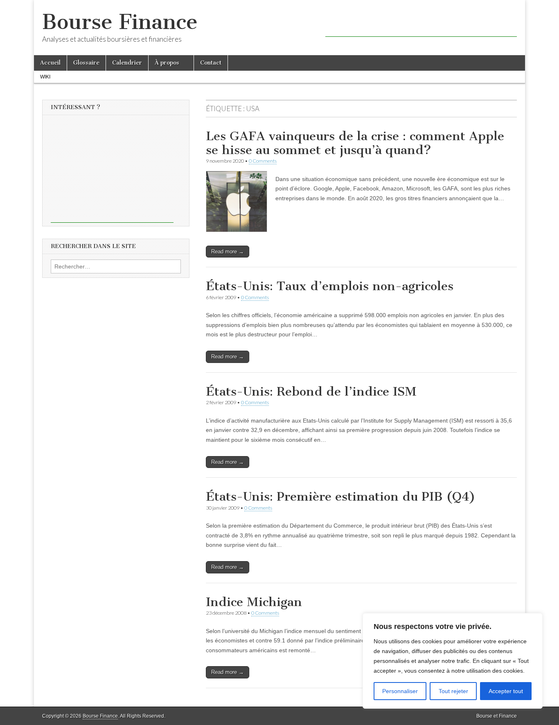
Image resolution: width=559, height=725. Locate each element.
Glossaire (86, 62)
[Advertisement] (421, 24)
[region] (453, 661)
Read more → (227, 251)
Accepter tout (506, 691)
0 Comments (263, 161)
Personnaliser (400, 691)
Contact (210, 62)
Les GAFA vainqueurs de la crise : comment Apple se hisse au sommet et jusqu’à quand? (355, 143)
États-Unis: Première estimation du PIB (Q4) (341, 496)
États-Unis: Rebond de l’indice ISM (311, 391)
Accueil (50, 62)
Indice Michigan (254, 602)
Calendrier (127, 62)
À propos (167, 62)
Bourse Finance (120, 21)
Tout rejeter (453, 691)
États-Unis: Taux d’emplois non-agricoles (329, 286)
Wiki (45, 77)
